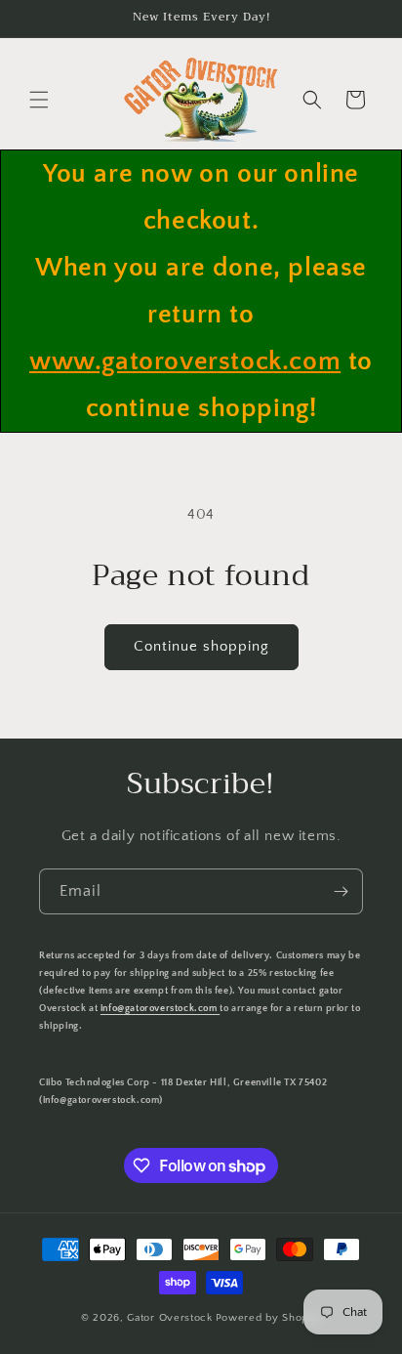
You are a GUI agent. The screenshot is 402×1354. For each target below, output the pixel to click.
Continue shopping (201, 646)
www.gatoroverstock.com (185, 361)
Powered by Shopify (269, 1318)
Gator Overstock (170, 1318)
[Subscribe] (340, 891)
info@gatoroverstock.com (160, 1008)
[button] (39, 99)
